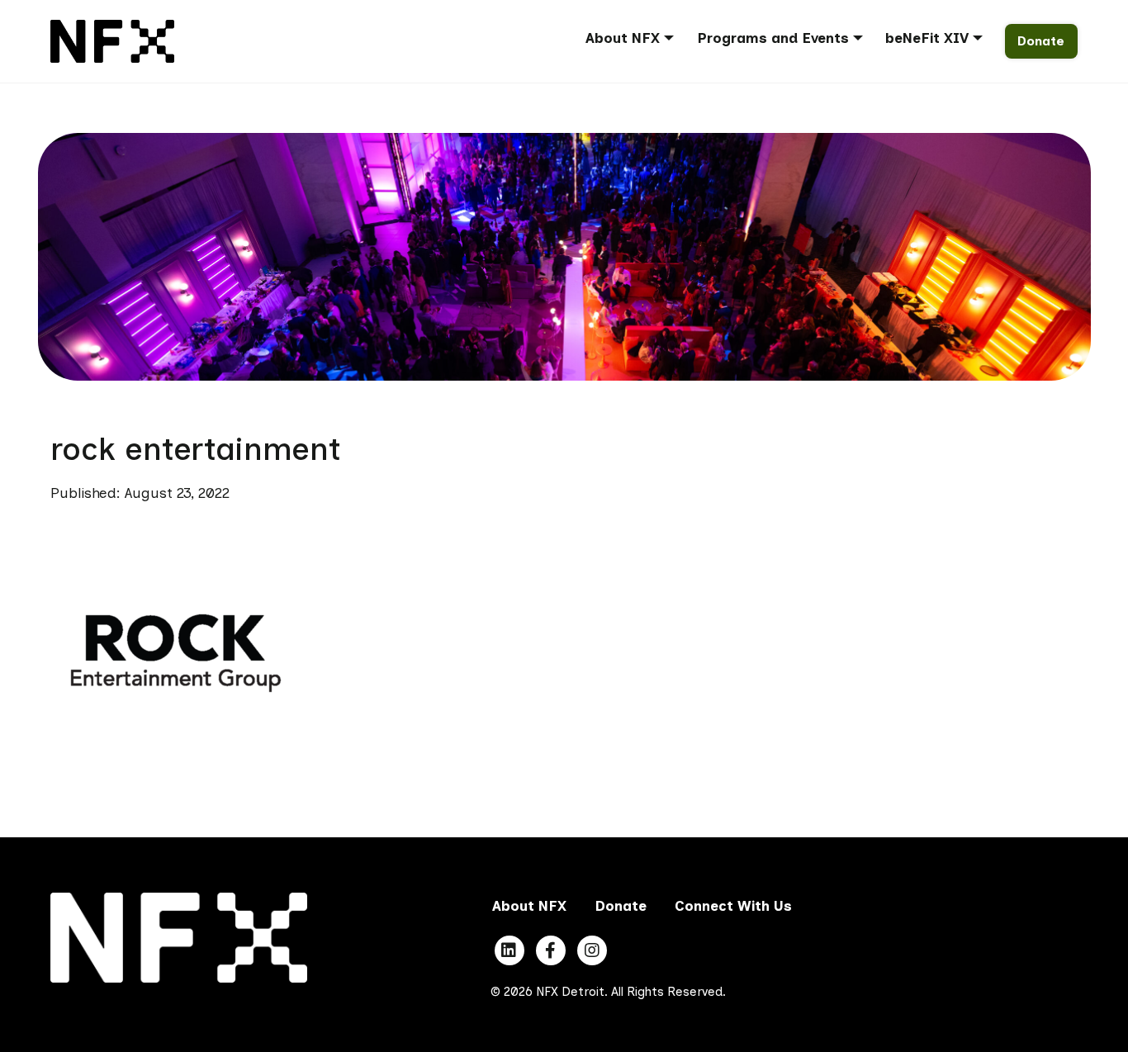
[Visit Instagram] (592, 950)
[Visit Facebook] (551, 950)
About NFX (622, 38)
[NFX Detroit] (112, 39)
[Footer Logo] (178, 936)
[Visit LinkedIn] (509, 950)
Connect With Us (733, 906)
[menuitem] (635, 41)
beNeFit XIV (927, 38)
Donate (1040, 41)
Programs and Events (773, 38)
